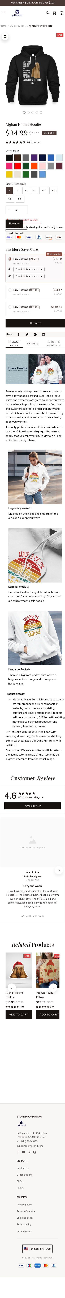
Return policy (24, 1224)
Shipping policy (25, 1217)
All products (17, 25)
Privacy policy (24, 1204)
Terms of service (26, 1211)
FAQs (20, 1181)
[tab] (24, 112)
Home (3, 25)
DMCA (20, 1188)
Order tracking (25, 1174)
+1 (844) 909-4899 (27, 1141)
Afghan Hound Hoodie (32, 916)
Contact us (23, 1168)
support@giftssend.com (30, 1146)
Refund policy (24, 1231)
